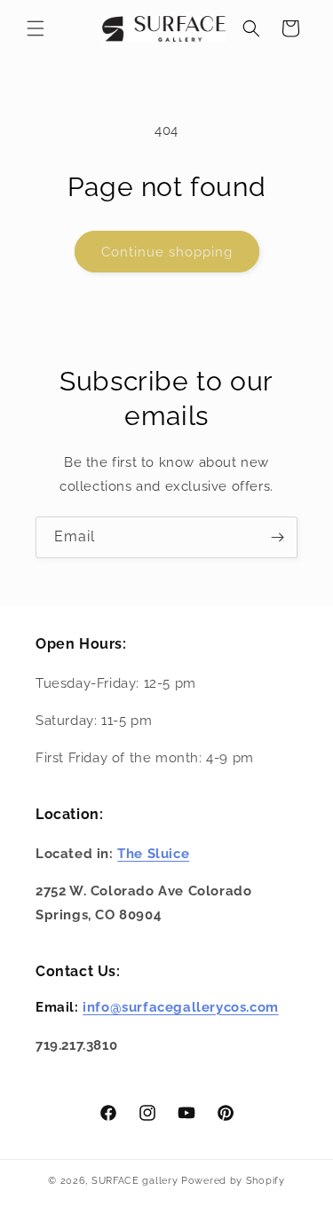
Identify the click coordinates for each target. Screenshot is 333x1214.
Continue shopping (167, 252)
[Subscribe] (277, 537)
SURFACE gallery (134, 1180)
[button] (35, 28)
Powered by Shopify (233, 1180)
